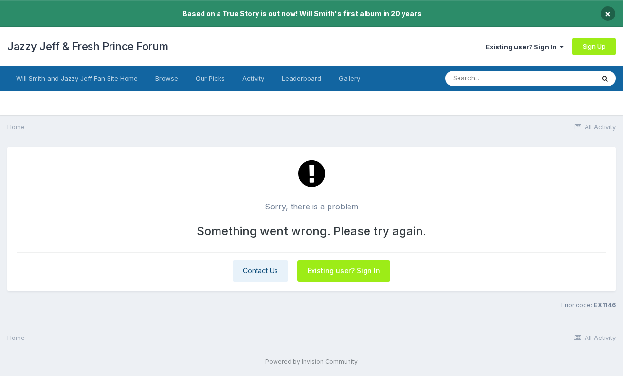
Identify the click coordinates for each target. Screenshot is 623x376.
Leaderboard (301, 78)
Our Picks (210, 78)
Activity (253, 78)
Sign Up (594, 46)
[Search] (605, 78)
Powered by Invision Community (311, 361)
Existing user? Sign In (523, 47)
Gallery (349, 78)
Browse (166, 78)
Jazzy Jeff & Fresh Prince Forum (87, 46)
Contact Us (260, 270)
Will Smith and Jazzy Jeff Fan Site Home (77, 78)
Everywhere (564, 78)
